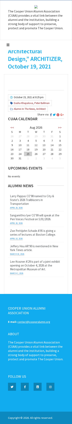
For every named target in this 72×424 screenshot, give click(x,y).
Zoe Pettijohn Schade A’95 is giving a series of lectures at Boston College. (33, 232)
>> (60, 127)
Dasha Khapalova (23, 103)
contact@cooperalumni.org (33, 322)
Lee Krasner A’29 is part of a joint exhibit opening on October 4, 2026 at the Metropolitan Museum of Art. (35, 265)
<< (12, 127)
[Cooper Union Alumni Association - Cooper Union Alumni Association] (36, 7)
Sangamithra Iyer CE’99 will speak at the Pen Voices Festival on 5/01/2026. (34, 217)
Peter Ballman (42, 103)
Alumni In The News (24, 109)
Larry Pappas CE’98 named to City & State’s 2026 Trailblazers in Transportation (32, 200)
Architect (41, 109)
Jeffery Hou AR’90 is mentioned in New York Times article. (34, 248)
